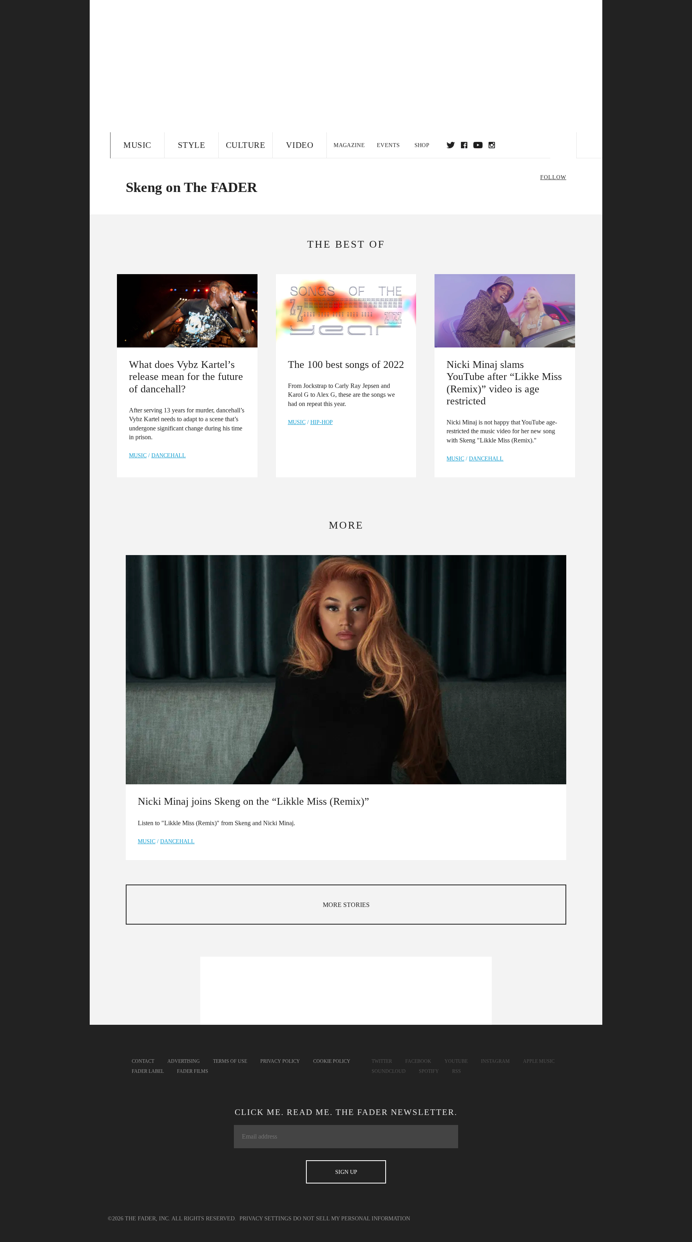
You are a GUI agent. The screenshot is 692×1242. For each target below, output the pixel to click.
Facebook (418, 1061)
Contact (143, 1061)
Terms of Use (230, 1061)
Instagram (495, 1061)
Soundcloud (389, 1071)
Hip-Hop (321, 422)
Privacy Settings (265, 1219)
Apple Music (539, 1061)
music (138, 455)
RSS (456, 1071)
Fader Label (148, 1071)
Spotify (429, 1071)
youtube (478, 145)
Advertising (183, 1061)
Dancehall (168, 455)
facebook (464, 145)
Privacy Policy (280, 1061)
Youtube (456, 1061)
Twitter (451, 145)
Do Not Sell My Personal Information (351, 1219)
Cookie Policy (331, 1061)
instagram (492, 145)
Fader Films (192, 1071)
